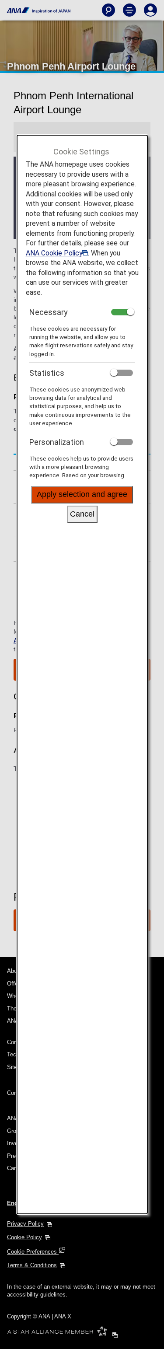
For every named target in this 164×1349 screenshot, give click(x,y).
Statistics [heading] (46, 372)
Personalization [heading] (56, 442)
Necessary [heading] (48, 312)
